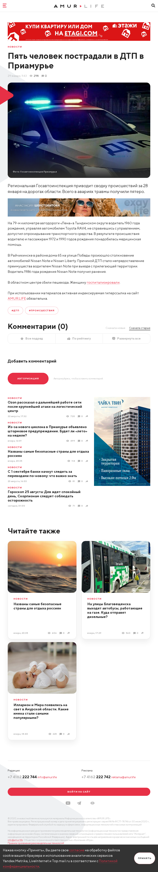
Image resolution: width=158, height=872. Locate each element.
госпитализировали (103, 282)
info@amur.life (47, 777)
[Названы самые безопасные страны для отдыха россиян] (87, 461)
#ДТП (15, 310)
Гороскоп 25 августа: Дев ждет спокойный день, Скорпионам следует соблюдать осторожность (44, 496)
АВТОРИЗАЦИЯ (28, 378)
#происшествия (42, 310)
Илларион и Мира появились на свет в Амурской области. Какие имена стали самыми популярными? (41, 711)
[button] (92, 803)
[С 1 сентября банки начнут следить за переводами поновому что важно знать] (87, 481)
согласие (76, 850)
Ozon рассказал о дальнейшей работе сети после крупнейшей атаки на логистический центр (45, 406)
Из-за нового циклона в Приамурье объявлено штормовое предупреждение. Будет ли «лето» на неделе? (47, 431)
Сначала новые (115, 327)
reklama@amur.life (123, 777)
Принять (144, 858)
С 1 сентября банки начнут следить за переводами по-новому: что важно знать (42, 473)
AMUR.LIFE (17, 298)
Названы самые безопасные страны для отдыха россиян (48, 453)
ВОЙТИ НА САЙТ (78, 791)
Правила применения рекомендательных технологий (36, 843)
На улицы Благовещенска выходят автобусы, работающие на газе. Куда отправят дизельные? (114, 610)
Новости (15, 47)
